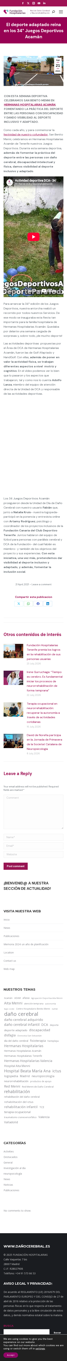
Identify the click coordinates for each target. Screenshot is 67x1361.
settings (40, 1348)
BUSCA (8, 1325)
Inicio (7, 919)
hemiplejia (53, 1040)
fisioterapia (38, 1041)
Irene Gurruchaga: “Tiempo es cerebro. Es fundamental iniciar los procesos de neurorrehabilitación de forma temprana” (45, 681)
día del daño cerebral (16, 1040)
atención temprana (33, 1003)
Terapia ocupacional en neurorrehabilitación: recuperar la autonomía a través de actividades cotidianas (43, 713)
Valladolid (11, 1122)
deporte (54, 1025)
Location (9, 952)
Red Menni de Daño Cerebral (38, 1086)
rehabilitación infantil (21, 1107)
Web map (9, 969)
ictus (56, 1071)
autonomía (50, 1003)
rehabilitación (17, 1091)
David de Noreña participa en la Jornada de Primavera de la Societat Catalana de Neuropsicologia (44, 742)
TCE (41, 1107)
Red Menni (12, 1086)
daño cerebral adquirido (23, 1019)
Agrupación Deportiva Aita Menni (47, 998)
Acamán (8, 998)
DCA (44, 1024)
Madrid (25, 1076)
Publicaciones (11, 936)
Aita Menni (13, 1003)
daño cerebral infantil (21, 1024)
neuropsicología (43, 1076)
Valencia (43, 1117)
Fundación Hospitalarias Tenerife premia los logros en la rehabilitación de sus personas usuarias (44, 652)
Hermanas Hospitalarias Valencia (28, 1061)
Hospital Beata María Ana (27, 1071)
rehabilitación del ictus (18, 1102)
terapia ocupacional (17, 1112)
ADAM (17, 998)
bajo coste (9, 1008)
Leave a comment (41, 584)
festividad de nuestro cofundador (26, 134)
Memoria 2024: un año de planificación (26, 944)
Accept (10, 1355)
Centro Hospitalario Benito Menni (33, 1008)
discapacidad (39, 1030)
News (7, 927)
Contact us (10, 960)
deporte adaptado (15, 1030)
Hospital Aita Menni (17, 1066)
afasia (26, 998)
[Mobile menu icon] (60, 11)
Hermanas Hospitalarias (23, 1046)
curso (55, 1008)
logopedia (11, 1076)
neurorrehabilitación (16, 1081)
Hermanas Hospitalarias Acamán (29, 105)
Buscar (57, 1333)
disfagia (10, 1035)
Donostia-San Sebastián (30, 1035)
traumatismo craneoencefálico (20, 1117)
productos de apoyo (40, 1081)
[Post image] (13, 651)
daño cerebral (21, 1014)
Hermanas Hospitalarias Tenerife (23, 1055)
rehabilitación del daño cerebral (22, 1096)
